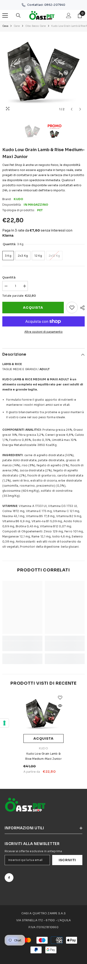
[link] (22, 646)
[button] (72, 109)
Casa (5, 25)
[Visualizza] (60, 705)
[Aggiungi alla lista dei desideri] (72, 307)
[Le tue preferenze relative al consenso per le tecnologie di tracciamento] (4, 723)
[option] (43, 73)
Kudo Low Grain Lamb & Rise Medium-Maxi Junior (43, 756)
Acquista (43, 738)
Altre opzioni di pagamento (43, 331)
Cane (17, 25)
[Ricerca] (18, 15)
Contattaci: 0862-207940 (46, 4)
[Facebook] (9, 877)
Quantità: (9, 277)
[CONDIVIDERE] (81, 307)
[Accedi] (68, 15)
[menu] (5, 15)
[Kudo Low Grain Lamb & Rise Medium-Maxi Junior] (43, 714)
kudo (18, 199)
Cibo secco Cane (35, 25)
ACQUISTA (33, 307)
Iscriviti (67, 860)
